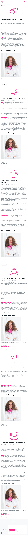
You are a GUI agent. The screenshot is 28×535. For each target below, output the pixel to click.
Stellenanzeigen (13, 100)
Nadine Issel (7, 100)
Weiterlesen (3, 84)
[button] (26, 1)
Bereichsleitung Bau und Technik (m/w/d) (13, 442)
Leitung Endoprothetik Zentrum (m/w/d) (13, 278)
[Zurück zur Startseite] (3, 1)
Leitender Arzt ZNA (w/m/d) (9, 363)
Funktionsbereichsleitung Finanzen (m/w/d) (13, 98)
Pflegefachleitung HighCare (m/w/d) (11, 19)
